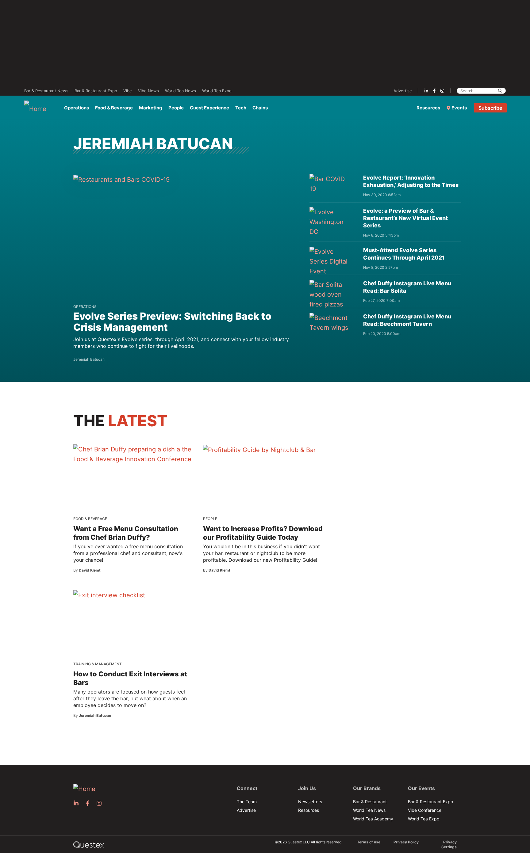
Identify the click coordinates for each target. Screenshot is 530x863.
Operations (76, 108)
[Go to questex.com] (88, 844)
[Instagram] (442, 91)
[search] (500, 90)
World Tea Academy (373, 818)
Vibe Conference (424, 810)
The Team (247, 801)
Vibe (127, 90)
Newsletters (310, 801)
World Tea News (180, 90)
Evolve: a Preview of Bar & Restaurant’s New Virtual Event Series (405, 218)
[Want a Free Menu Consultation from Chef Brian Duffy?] (133, 454)
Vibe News (148, 90)
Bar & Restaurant (370, 801)
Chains (260, 108)
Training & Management (97, 664)
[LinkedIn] (426, 91)
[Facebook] (434, 91)
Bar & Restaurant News (46, 90)
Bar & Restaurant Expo (96, 90)
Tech (240, 108)
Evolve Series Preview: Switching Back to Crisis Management (172, 321)
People (176, 108)
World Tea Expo (217, 90)
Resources (428, 108)
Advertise (403, 90)
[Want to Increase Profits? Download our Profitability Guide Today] (259, 449)
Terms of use (368, 842)
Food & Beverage (114, 108)
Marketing (150, 108)
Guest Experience (209, 108)
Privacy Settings (449, 844)
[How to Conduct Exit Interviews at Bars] (109, 595)
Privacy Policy (406, 842)
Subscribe (490, 108)
